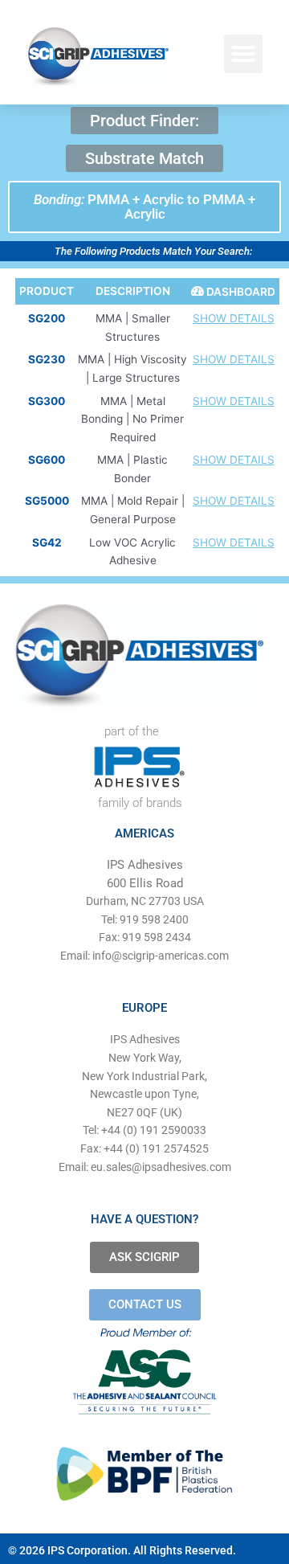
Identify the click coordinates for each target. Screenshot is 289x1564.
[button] (243, 54)
